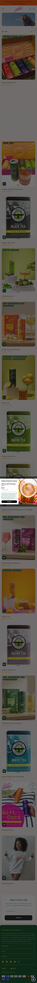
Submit (9, 501)
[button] (33, 979)
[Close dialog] (36, 479)
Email (3, 487)
